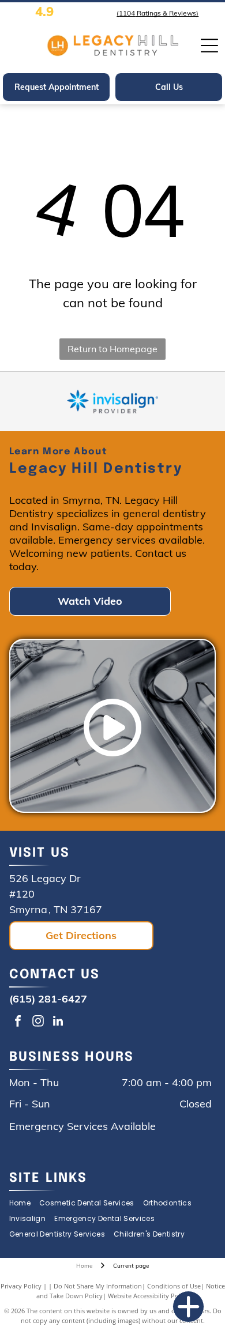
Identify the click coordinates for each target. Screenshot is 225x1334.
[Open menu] (209, 45)
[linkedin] (58, 1022)
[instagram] (38, 1022)
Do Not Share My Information (98, 1286)
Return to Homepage (113, 349)
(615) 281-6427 (48, 998)
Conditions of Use (174, 1286)
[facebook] (18, 1022)
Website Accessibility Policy (148, 1295)
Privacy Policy (21, 1286)
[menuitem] (24, 1203)
